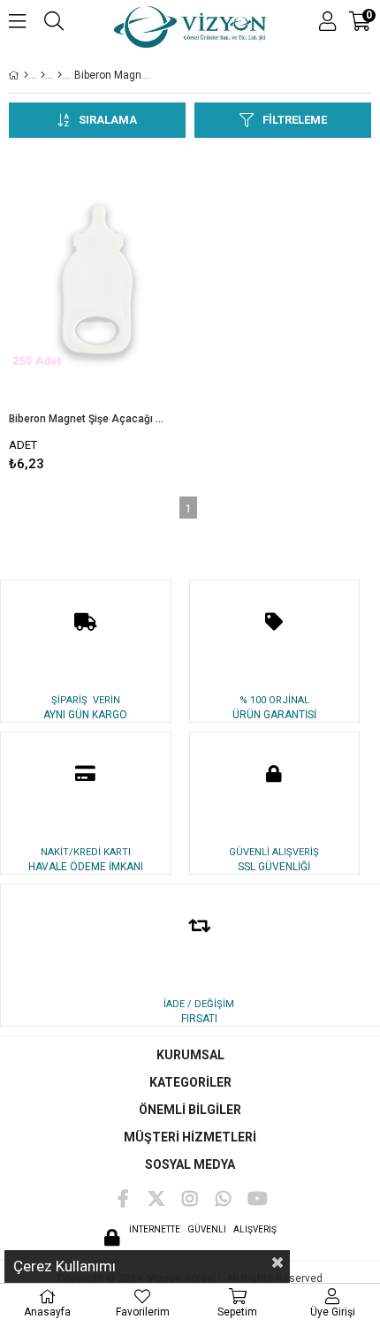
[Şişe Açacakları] (43, 75)
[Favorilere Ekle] (97, 312)
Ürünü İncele (134, 312)
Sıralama (108, 119)
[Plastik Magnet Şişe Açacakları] (59, 75)
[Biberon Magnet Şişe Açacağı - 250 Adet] (97, 279)
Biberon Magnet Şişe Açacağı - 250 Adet (86, 419)
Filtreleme (294, 119)
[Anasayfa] (26, 75)
